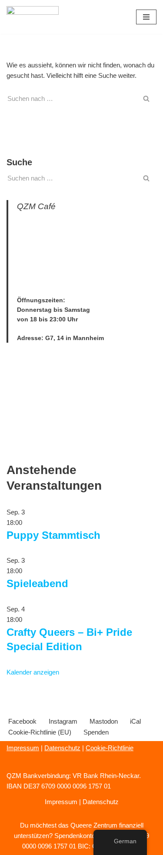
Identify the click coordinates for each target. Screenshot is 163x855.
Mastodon (104, 721)
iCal (135, 721)
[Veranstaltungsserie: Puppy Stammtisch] (27, 522)
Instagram (63, 721)
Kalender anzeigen (33, 672)
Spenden (96, 732)
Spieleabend (37, 583)
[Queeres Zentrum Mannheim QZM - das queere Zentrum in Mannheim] (33, 17)
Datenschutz (62, 747)
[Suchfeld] (146, 98)
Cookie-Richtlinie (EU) (39, 732)
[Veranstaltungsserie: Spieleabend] (27, 570)
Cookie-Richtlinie (109, 747)
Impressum (23, 747)
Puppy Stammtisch (53, 535)
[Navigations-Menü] (146, 17)
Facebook (22, 721)
